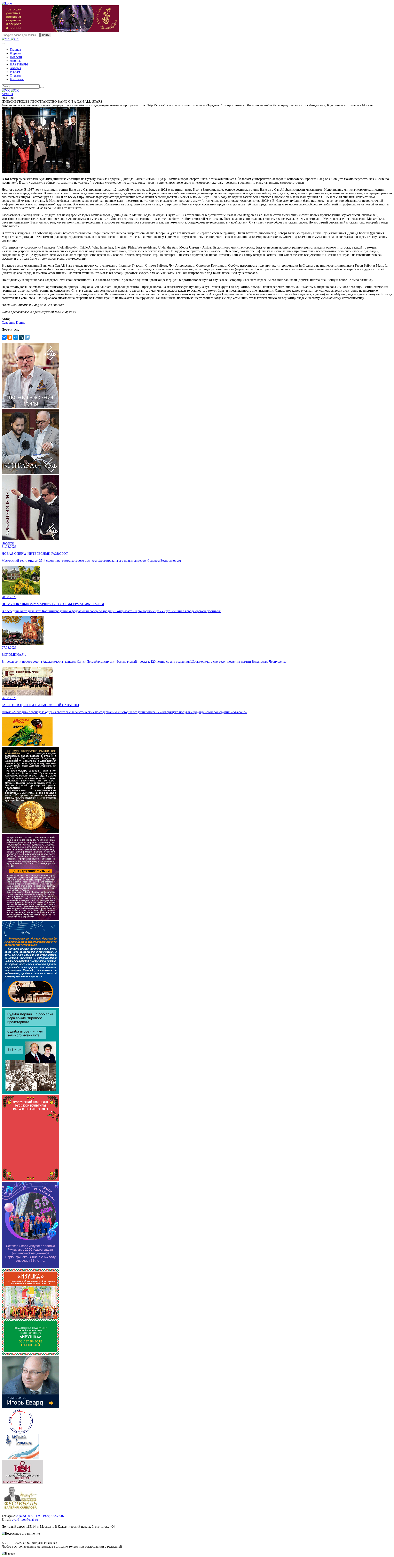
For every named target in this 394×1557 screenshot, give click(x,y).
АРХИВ (7, 94)
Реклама (15, 71)
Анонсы (15, 60)
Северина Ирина (13, 322)
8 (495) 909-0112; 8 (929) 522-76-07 (40, 1516)
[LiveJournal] (21, 337)
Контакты (17, 79)
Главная (15, 49)
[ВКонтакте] (4, 337)
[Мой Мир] (15, 337)
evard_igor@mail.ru (25, 1519)
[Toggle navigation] (3, 43)
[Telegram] (27, 337)
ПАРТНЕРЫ (19, 64)
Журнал (15, 53)
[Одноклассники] (9, 337)
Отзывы (15, 75)
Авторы (15, 68)
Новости (16, 57)
